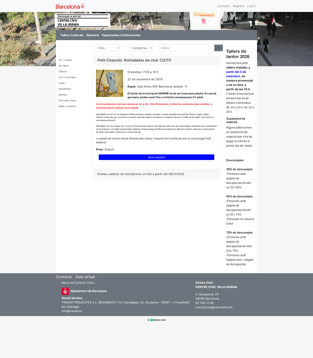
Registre (238, 6)
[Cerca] (218, 47)
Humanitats (65, 89)
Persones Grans (67, 100)
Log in (251, 6)
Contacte (223, 6)
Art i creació (65, 60)
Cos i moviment (67, 77)
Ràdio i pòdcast (67, 106)
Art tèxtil (63, 65)
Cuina (62, 83)
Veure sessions (156, 157)
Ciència (62, 71)
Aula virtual (85, 277)
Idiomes (63, 94)
